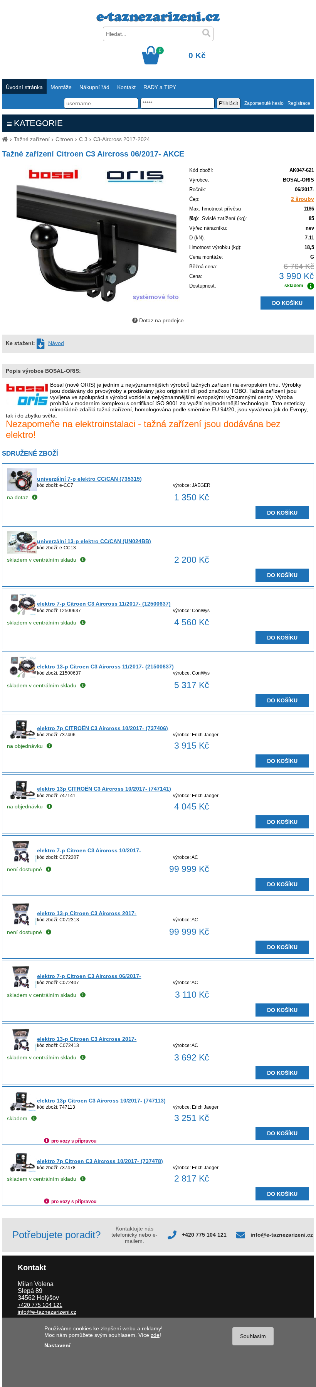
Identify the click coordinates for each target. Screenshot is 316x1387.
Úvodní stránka (24, 87)
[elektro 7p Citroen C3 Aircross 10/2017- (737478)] (22, 1170)
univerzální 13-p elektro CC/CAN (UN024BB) (94, 541)
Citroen (64, 139)
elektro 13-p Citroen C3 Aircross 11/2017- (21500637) (105, 666)
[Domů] (5, 139)
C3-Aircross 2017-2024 (121, 139)
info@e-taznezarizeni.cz (281, 1235)
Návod (56, 343)
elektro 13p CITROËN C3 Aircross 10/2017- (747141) (104, 789)
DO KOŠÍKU (287, 303)
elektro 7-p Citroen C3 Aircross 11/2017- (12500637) (104, 604)
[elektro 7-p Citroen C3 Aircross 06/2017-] (22, 986)
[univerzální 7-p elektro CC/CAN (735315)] (22, 489)
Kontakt (126, 87)
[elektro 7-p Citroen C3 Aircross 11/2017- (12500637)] (22, 614)
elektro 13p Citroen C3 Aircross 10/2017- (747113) (101, 1100)
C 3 (83, 139)
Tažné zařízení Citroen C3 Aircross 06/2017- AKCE (93, 154)
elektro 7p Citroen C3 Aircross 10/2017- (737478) (100, 1161)
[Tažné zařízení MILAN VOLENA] (158, 20)
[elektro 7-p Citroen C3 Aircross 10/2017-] (22, 861)
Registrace (298, 103)
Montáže (61, 87)
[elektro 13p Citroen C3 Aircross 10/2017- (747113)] (22, 1109)
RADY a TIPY (159, 87)
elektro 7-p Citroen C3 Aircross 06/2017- (89, 976)
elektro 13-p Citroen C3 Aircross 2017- (86, 913)
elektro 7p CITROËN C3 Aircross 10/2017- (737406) (102, 728)
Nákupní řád (94, 87)
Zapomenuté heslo (264, 103)
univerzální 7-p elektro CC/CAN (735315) (89, 479)
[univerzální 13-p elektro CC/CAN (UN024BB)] (22, 552)
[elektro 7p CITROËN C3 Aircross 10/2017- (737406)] (22, 737)
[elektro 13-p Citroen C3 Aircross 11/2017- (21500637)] (22, 677)
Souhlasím (253, 1336)
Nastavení (57, 1345)
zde (155, 1335)
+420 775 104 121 (204, 1235)
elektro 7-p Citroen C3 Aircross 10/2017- (89, 850)
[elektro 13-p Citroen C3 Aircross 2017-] (22, 924)
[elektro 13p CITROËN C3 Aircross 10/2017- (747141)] (22, 798)
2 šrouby (302, 199)
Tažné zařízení (32, 139)
